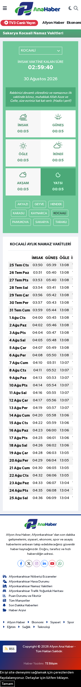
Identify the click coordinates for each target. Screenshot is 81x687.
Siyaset (55, 622)
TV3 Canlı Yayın (21, 23)
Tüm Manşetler (19, 600)
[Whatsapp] (60, 563)
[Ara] (76, 9)
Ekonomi (37, 622)
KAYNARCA (39, 213)
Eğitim (11, 627)
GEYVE (39, 204)
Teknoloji (43, 627)
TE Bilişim (51, 663)
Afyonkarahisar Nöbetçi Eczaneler (33, 576)
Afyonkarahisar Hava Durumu (29, 581)
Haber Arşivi (17, 610)
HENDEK (56, 204)
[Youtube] (52, 563)
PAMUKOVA (20, 222)
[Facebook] (21, 563)
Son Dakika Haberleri (23, 605)
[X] (28, 563)
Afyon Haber (53, 23)
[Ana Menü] (5, 9)
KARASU (18, 213)
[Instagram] (36, 563)
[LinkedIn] (44, 563)
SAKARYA (42, 222)
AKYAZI (22, 204)
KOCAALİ (60, 213)
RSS (11, 649)
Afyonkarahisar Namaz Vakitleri (30, 586)
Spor (70, 622)
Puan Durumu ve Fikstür (25, 596)
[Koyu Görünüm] (70, 9)
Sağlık (26, 627)
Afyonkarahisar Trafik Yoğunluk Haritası (36, 591)
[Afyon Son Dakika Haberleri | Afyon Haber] (37, 8)
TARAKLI (61, 222)
